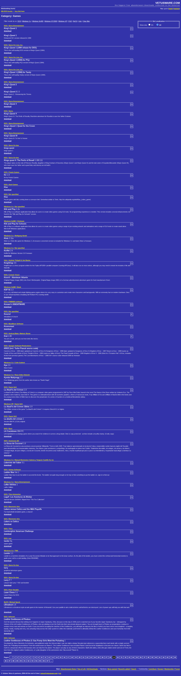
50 (21, 661)
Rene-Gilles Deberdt (22, 375)
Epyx (10, 428)
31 (121, 657)
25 (99, 657)
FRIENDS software (15, 302)
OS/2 (70, 21)
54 (36, 661)
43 (167, 657)
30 (118, 657)
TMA (16, 551)
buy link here (19, 11)
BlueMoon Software (16, 324)
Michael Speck (14, 602)
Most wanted (112, 669)
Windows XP (62, 21)
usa (10, 538)
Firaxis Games (14, 172)
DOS (19, 21)
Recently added (124, 669)
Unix (80, 21)
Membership (169, 669)
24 (95, 657)
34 (133, 657)
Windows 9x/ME (37, 21)
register (176, 8)
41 (160, 657)
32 (125, 657)
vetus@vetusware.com (49, 673)
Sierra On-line (14, 145)
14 (57, 657)
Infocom (12, 617)
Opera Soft (13, 387)
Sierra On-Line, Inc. (16, 45)
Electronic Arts (14, 506)
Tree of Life (81, 669)
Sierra (11, 111)
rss (60, 673)
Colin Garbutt (20, 362)
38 (148, 657)
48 (13, 661)
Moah (19, 287)
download (7, 31)
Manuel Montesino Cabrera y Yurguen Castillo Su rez (34, 460)
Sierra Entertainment (16, 26)
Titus (10, 528)
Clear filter (86, 21)
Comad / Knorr (14, 275)
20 (79, 657)
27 (106, 657)
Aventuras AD (14, 441)
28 (110, 657)
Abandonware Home (68, 669)
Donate (160, 669)
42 (163, 657)
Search (133, 669)
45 (175, 657)
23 (91, 657)
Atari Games (13, 184)
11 (45, 657)
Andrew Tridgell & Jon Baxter (19, 260)
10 (41, 657)
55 (40, 661)
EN (152, 25)
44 (171, 657)
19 (76, 657)
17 (68, 657)
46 (6, 661)
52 (28, 661)
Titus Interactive (15, 494)
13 (53, 657)
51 (25, 661)
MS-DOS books (6, 11)
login (171, 8)
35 (137, 657)
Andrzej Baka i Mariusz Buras (19, 333)
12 (49, 657)
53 (32, 661)
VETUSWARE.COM (167, 2)
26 (102, 657)
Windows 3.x (26, 21)
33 (129, 657)
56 (44, 661)
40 (156, 657)
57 (48, 661)
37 (144, 657)
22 (87, 657)
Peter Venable (14, 590)
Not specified (14, 194)
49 (17, 661)
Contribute (152, 669)
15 (60, 657)
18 (72, 657)
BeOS (75, 21)
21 (83, 657)
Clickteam (20, 221)
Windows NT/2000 (51, 21)
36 (141, 657)
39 (152, 657)
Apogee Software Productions (20, 346)
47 (9, 661)
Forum (177, 669)
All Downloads (92, 669)
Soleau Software (15, 470)
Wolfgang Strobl (21, 236)
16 (64, 657)
